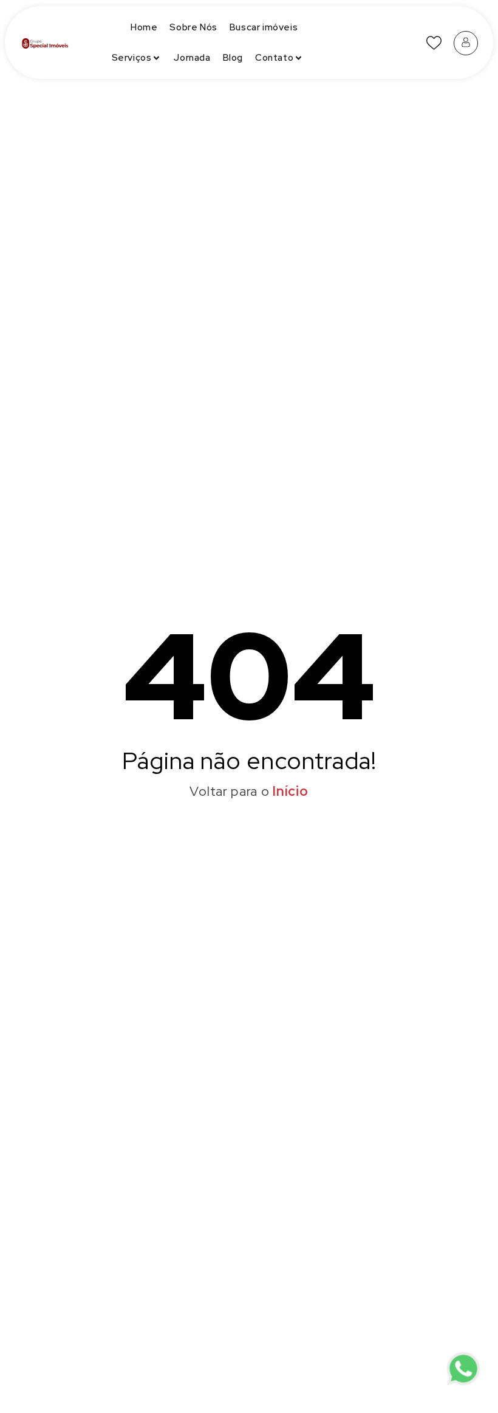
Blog (233, 58)
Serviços (132, 58)
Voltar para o (248, 791)
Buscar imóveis (264, 27)
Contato (274, 58)
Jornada (192, 58)
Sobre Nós (193, 27)
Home (144, 27)
